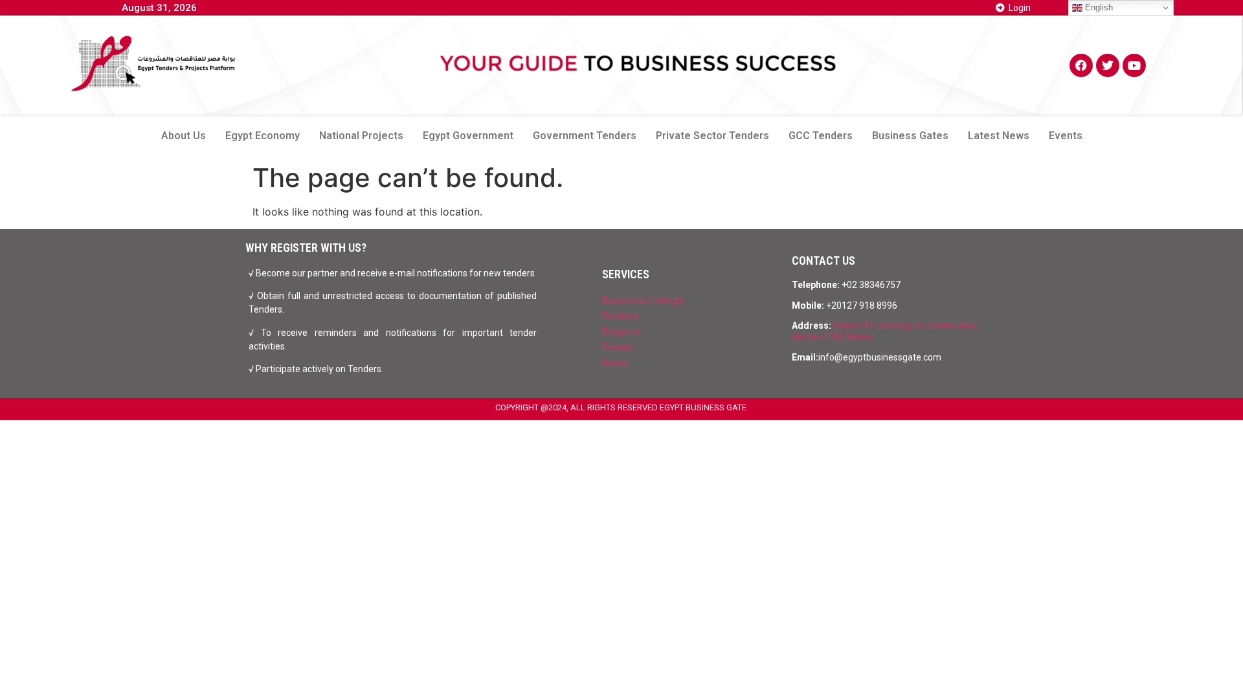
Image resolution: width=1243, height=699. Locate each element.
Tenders (620, 316)
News (615, 363)
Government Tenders (584, 135)
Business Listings (643, 300)
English (1097, 7)
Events (1065, 135)
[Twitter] (1107, 65)
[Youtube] (1134, 65)
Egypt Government (468, 135)
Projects (621, 332)
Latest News (998, 135)
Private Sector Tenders (712, 135)
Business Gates (910, 135)
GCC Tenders (821, 135)
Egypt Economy (262, 135)
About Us (183, 135)
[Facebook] (1081, 65)
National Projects (361, 135)
